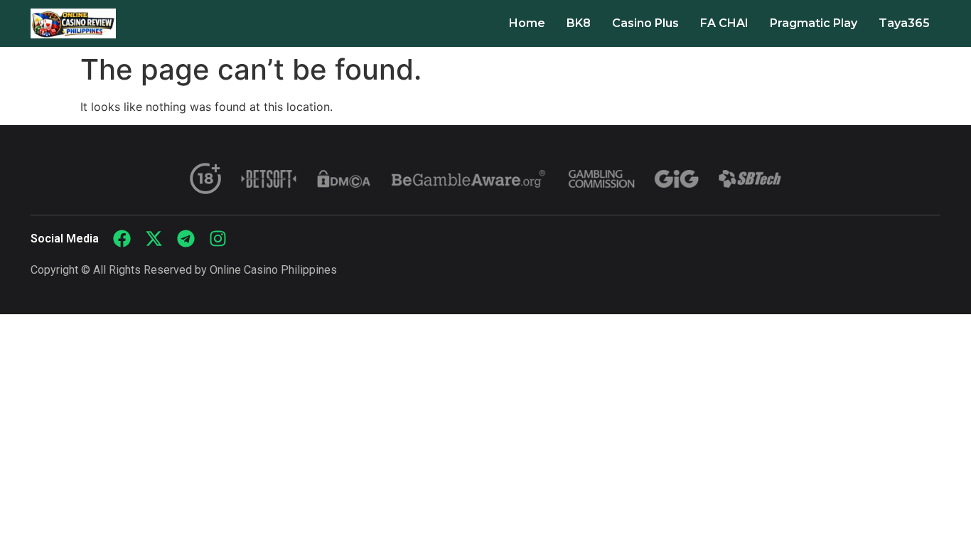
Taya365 (904, 23)
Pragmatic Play (813, 23)
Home (527, 23)
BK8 (579, 23)
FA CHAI (724, 23)
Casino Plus (645, 23)
